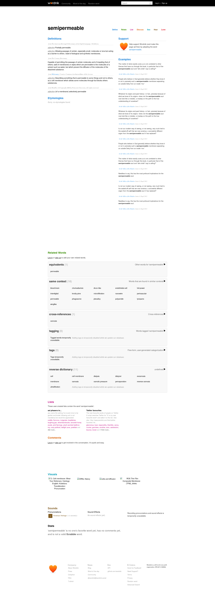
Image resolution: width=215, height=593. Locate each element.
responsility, (103, 425)
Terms (129, 574)
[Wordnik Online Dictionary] (53, 3)
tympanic (140, 298)
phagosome (76, 298)
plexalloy (97, 298)
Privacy (130, 578)
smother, (103, 427)
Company (72, 564)
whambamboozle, (64, 422)
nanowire (119, 293)
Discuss (140, 29)
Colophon (71, 574)
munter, (89, 427)
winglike (53, 304)
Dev (109, 564)
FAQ (69, 578)
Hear (156, 29)
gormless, (96, 427)
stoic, (108, 427)
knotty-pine (76, 293)
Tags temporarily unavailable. (57, 358)
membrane (54, 381)
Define (115, 29)
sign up (58, 257)
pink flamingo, (58, 425)
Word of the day (79, 3)
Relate (124, 29)
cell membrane (78, 376)
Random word (93, 3)
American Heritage (60, 515)
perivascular (142, 293)
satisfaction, (114, 427)
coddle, (50, 420)
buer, (97, 425)
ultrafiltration (55, 386)
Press (70, 571)
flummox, (56, 420)
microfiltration (99, 293)
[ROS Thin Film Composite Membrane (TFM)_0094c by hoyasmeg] (131, 480)
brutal (94, 430)
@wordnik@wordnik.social (97, 578)
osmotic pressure (100, 381)
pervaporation (120, 381)
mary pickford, (56, 427)
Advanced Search (133, 584)
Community (66, 3)
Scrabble (71, 534)
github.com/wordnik (114, 571)
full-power (141, 288)
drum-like (97, 288)
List (131, 29)
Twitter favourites (93, 410)
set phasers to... (55, 410)
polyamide (119, 298)
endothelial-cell (121, 288)
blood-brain (54, 288)
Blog (89, 568)
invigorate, (64, 420)
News (90, 564)
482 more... (52, 430)
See (148, 29)
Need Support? (132, 571)
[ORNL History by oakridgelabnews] (83, 478)
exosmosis (141, 376)
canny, (116, 425)
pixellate (74, 427)
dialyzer (118, 376)
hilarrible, (110, 425)
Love (163, 29)
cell (51, 376)
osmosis (53, 321)
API (109, 568)
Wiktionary (55, 74)
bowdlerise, (72, 420)
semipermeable (135, 49)
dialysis (96, 376)
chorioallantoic (77, 288)
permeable (54, 271)
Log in (50, 257)
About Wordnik (73, 568)
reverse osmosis (143, 381)
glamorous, (90, 425)
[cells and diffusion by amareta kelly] (108, 478)
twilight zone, (66, 427)
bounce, (89, 430)
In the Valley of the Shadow (127, 74)
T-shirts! (71, 581)
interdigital (54, 293)
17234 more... (105, 430)
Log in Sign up (161, 3)
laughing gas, (53, 422)
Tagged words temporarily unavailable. (60, 338)
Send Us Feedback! (134, 568)
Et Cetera (131, 564)
